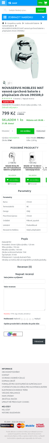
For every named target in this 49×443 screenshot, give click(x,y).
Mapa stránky (8, 396)
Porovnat (40, 131)
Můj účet (6, 410)
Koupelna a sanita (14, 23)
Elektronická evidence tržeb (15, 390)
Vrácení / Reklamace (11, 393)
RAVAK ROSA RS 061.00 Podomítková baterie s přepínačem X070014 (12, 169)
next (43, 168)
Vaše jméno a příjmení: (13, 277)
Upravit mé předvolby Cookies (15, 402)
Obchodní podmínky (11, 372)
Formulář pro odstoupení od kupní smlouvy (22, 384)
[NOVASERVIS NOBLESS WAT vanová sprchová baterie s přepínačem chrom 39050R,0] (24, 57)
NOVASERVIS (14, 138)
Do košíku (13, 180)
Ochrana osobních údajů (13, 378)
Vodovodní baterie (32, 23)
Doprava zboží (8, 381)
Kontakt (5, 375)
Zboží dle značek (9, 399)
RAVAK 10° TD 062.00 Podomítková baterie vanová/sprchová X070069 (32, 169)
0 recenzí (16, 99)
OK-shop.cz (20, 422)
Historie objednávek (11, 413)
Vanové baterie (8, 26)
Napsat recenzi (28, 99)
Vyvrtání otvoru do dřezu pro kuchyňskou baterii (24, 387)
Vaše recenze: (10, 287)
